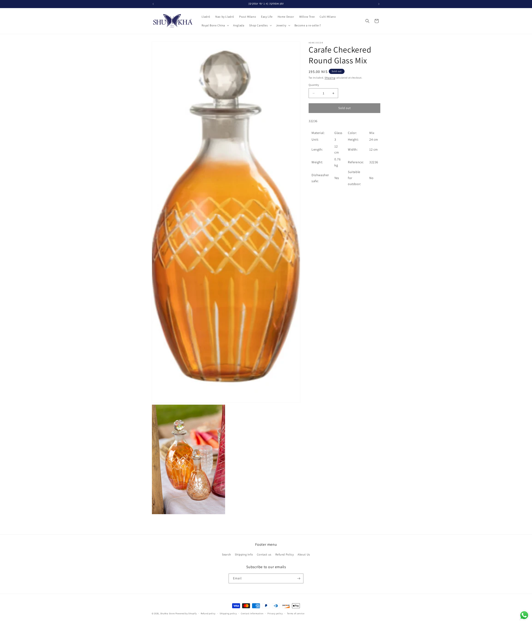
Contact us (264, 554)
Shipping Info (244, 554)
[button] (215, 25)
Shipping (330, 77)
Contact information (252, 613)
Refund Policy (284, 554)
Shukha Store (167, 613)
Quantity (314, 85)
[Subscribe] (298, 578)
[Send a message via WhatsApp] (524, 615)
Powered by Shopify (186, 613)
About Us (304, 554)
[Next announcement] (378, 4)
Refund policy (208, 613)
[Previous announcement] (153, 4)
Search (226, 554)
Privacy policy (275, 613)
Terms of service (295, 613)
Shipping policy (228, 613)
